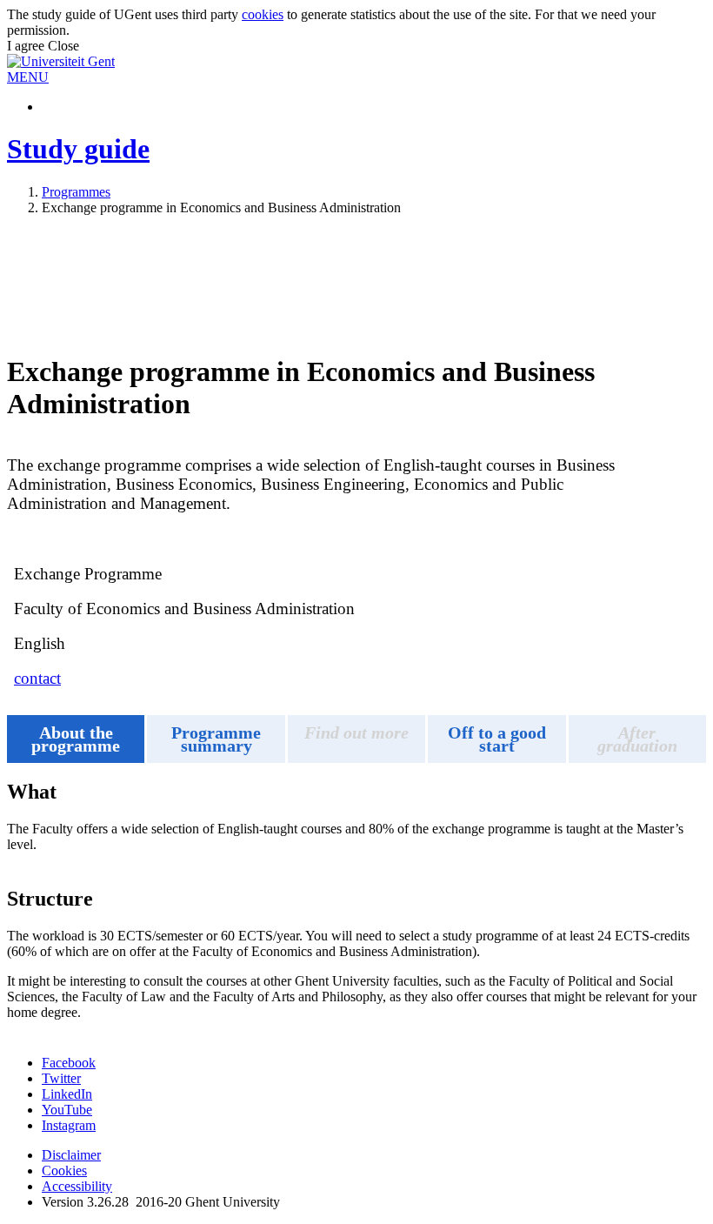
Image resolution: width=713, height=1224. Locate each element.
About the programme (75, 739)
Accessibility (77, 1186)
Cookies (64, 1170)
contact (37, 678)
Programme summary (216, 739)
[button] (28, 77)
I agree (27, 45)
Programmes (76, 191)
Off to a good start (497, 739)
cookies (262, 14)
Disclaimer (71, 1154)
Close (63, 45)
